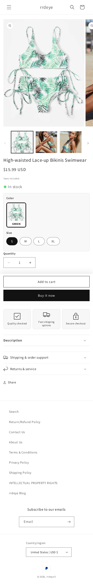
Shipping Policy (20, 473)
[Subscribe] (69, 522)
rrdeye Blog (17, 493)
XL (53, 241)
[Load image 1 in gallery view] (22, 142)
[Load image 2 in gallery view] (46, 142)
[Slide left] (5, 143)
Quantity (9, 253)
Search (14, 412)
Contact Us (17, 432)
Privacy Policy (19, 462)
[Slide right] (88, 143)
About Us (16, 442)
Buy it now (46, 295)
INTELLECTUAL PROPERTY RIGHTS (33, 483)
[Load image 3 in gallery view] (71, 142)
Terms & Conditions (23, 452)
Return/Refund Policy (24, 422)
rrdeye (50, 576)
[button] (9, 7)
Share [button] (12, 382)
